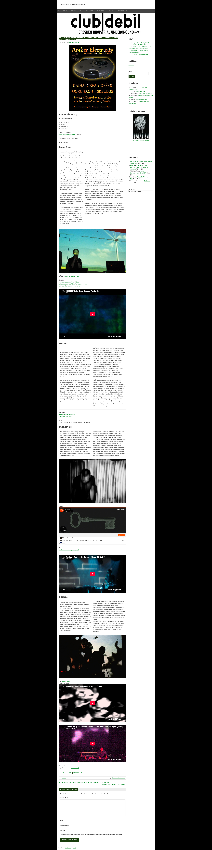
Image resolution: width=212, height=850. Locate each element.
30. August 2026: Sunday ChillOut (140, 43)
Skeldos (83, 773)
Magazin (73, 11)
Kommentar (64, 798)
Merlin (74, 848)
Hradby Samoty (140, 91)
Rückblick (147, 181)
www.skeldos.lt (66, 681)
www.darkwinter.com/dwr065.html (69, 282)
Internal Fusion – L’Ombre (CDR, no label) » (114, 784)
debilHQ (132, 165)
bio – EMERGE (134, 161)
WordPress (68, 848)
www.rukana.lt (75, 768)
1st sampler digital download (140, 140)
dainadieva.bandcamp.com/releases (69, 286)
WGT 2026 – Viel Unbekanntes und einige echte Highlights (139, 167)
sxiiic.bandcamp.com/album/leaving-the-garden (73, 284)
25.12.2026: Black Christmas (139, 45)
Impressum (111, 11)
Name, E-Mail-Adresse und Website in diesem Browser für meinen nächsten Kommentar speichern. (91, 834)
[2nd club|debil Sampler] (141, 138)
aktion (81, 11)
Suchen (131, 71)
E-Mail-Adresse (65, 825)
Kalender (89, 11)
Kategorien (132, 189)
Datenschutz (122, 11)
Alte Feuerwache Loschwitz (67, 134)
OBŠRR (70, 773)
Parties (131, 67)
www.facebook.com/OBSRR (67, 414)
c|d (59, 11)
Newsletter (100, 11)
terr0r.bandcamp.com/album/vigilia (69, 550)
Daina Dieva (63, 773)
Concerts (131, 65)
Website (62, 830)
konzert (64, 778)
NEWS (65, 11)
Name (62, 820)
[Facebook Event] (92, 78)
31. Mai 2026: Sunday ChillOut (139, 55)
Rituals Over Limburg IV (145, 93)
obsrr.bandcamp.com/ (65, 416)
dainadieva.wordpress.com (71, 276)
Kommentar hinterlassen (118, 778)
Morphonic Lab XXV (141, 99)
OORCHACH (76, 773)
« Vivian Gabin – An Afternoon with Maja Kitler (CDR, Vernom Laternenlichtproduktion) (84, 782)
